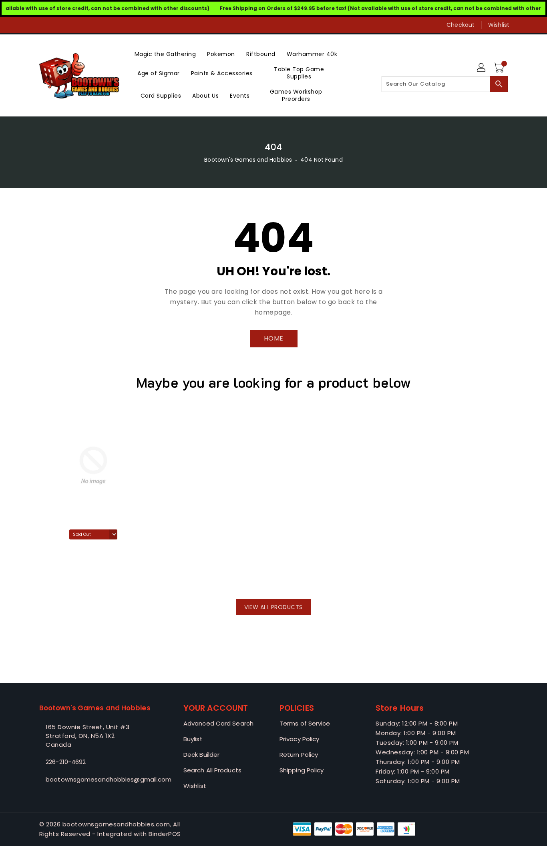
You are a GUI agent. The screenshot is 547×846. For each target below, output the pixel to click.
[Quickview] (48, 577)
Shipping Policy (302, 770)
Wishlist (498, 25)
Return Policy (299, 754)
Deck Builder (201, 754)
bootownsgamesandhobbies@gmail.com (95, 779)
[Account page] (482, 68)
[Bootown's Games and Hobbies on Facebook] (28, 25)
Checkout (460, 25)
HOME (274, 338)
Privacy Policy (299, 739)
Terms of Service (305, 723)
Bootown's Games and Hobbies (248, 160)
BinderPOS (165, 834)
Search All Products (212, 770)
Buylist (193, 739)
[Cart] (500, 68)
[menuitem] (165, 53)
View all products (273, 607)
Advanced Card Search (218, 723)
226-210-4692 (66, 762)
